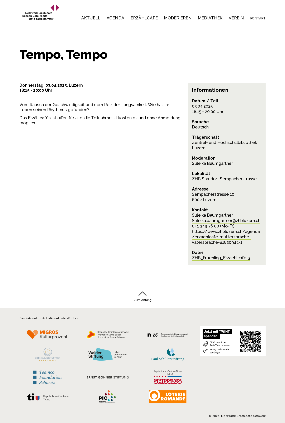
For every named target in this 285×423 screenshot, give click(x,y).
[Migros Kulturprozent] (47, 336)
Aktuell (90, 17)
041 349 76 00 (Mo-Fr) (213, 226)
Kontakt (258, 18)
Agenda (115, 17)
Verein (236, 17)
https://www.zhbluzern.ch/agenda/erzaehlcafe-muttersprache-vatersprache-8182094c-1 (226, 237)
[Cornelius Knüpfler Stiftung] (47, 355)
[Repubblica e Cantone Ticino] (47, 398)
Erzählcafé (144, 17)
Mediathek (210, 17)
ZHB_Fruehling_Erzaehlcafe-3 (221, 257)
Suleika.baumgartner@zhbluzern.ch (226, 220)
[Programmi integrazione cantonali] (108, 398)
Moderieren (178, 17)
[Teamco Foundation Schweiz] (47, 376)
